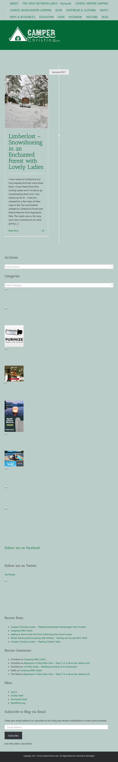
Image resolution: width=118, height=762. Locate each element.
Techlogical (90, 756)
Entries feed (17, 695)
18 (42, 230)
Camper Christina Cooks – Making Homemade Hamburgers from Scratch (48, 626)
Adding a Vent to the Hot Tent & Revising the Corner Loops (41, 634)
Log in (14, 691)
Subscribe (13, 735)
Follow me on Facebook (22, 548)
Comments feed (19, 699)
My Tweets (10, 574)
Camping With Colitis (22, 630)
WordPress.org (18, 702)
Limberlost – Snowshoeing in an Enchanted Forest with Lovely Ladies (26, 151)
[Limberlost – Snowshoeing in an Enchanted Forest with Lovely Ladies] (26, 101)
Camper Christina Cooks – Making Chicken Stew (36, 641)
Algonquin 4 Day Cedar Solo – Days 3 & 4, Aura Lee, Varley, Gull (57, 662)
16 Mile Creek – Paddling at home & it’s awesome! (50, 666)
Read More (13, 230)
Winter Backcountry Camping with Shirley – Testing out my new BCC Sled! (49, 637)
